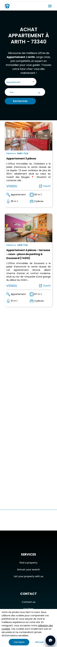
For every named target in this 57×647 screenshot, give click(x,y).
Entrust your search (28, 569)
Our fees (28, 608)
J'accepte (19, 642)
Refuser (39, 642)
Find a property (28, 562)
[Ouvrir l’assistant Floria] (50, 640)
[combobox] (20, 82)
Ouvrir (45, 186)
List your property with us (28, 576)
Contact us (28, 602)
